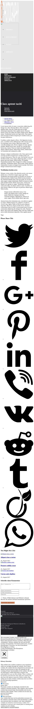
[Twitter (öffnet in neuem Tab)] (5, 10)
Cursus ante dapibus (8, 574)
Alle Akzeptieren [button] (18, 648)
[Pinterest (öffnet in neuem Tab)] (5, 13)
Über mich (7, 75)
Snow (12, 121)
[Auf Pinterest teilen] (18, 339)
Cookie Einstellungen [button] (7, 648)
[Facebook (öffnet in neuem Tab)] (5, 12)
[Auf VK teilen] (18, 428)
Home (6, 74)
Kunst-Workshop (10, 77)
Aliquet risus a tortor (8, 557)
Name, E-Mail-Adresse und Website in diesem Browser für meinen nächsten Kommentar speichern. (16, 598)
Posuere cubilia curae (8, 566)
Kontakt (7, 79)
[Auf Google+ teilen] (18, 309)
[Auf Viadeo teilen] (18, 517)
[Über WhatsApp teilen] (18, 547)
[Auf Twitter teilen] (18, 250)
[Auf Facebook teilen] (18, 279)
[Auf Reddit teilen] (18, 458)
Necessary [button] (4, 682)
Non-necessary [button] (5, 694)
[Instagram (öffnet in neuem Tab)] (5, 15)
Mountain (7, 121)
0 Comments (8, 123)
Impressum (8, 80)
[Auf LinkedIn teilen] (18, 369)
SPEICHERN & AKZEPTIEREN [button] (10, 707)
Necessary (6, 683)
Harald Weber (8, 118)
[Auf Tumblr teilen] (18, 487)
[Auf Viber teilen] (18, 398)
